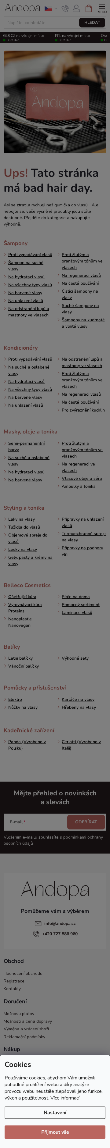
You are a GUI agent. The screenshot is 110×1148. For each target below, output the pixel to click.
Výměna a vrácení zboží (26, 1029)
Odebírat (86, 822)
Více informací (64, 1098)
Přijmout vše (55, 1132)
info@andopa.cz (60, 923)
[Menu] (102, 8)
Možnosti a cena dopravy (28, 1021)
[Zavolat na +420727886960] (65, 8)
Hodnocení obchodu (23, 973)
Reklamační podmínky (24, 1037)
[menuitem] (16, 243)
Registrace (14, 981)
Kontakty (12, 989)
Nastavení (55, 1112)
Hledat (92, 22)
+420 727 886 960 (60, 934)
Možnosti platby (19, 1014)
